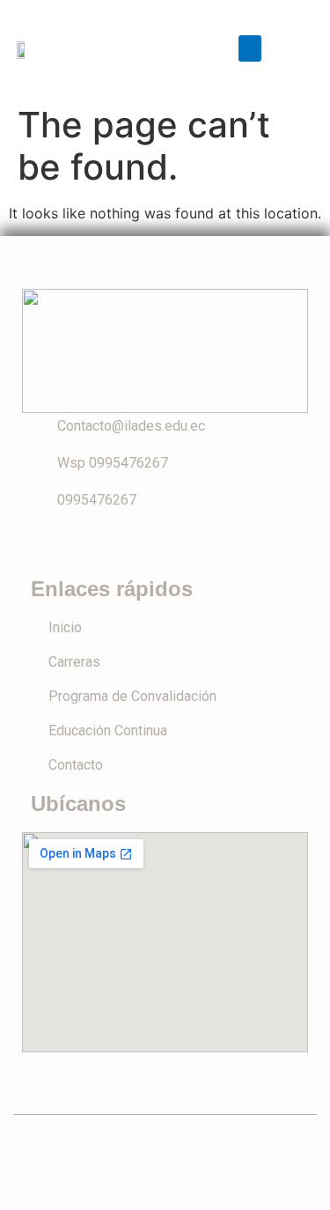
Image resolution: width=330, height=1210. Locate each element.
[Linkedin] (223, 546)
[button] (249, 48)
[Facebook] (107, 546)
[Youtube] (185, 546)
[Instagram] (146, 546)
